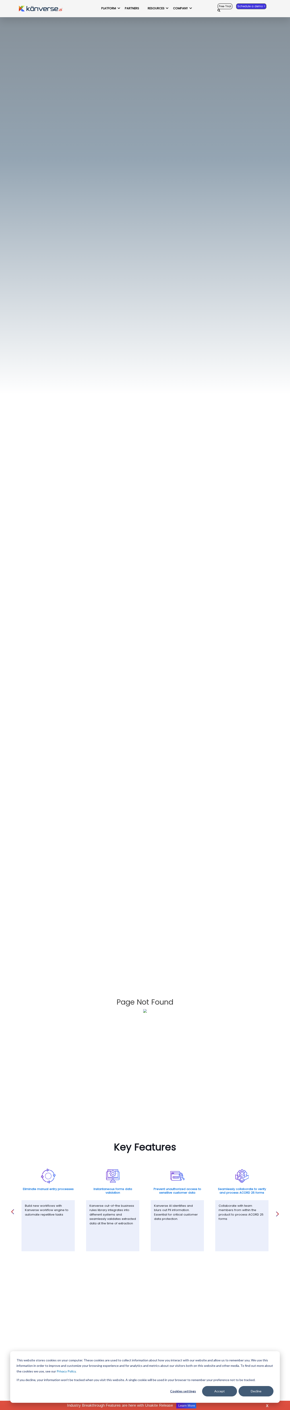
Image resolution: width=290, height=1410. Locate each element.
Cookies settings (183, 1391)
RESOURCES (156, 8)
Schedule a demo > (251, 6)
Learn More (186, 1405)
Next (277, 1211)
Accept (219, 1391)
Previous (12, 1209)
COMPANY (180, 8)
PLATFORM (108, 8)
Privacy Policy (66, 1371)
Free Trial (225, 6)
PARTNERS (132, 8)
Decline (256, 1391)
